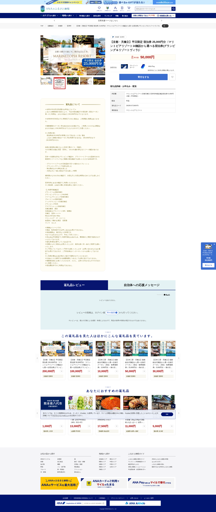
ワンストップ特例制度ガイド (137, 461)
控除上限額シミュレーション (137, 467)
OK (167, 414)
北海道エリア (103, 459)
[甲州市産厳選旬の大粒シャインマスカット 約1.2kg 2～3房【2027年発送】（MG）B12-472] (80, 403)
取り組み (125, 16)
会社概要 (65, 498)
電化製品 (77, 467)
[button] (54, 20)
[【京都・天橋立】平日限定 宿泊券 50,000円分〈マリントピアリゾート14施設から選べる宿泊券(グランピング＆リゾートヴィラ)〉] (80, 348)
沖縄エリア (102, 469)
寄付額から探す (84, 16)
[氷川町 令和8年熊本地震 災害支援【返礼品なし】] (163, 403)
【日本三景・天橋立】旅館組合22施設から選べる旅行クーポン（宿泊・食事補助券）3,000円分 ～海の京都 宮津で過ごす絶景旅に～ (108, 365)
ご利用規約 (101, 498)
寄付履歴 (111, 312)
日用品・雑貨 (78, 464)
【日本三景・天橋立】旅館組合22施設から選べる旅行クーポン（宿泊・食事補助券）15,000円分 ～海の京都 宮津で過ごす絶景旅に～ (135, 365)
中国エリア (113, 464)
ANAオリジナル (45, 459)
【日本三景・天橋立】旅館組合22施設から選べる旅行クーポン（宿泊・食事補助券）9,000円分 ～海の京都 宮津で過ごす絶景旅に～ (163, 365)
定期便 (59, 459)
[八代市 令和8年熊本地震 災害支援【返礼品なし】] (53, 403)
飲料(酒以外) (61, 472)
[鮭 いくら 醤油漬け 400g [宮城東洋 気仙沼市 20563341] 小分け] (108, 403)
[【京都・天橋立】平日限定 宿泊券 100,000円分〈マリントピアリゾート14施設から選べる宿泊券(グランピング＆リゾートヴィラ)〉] (53, 348)
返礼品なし (77, 472)
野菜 (41, 467)
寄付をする (143, 77)
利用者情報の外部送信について (83, 498)
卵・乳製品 (60, 469)
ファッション (78, 469)
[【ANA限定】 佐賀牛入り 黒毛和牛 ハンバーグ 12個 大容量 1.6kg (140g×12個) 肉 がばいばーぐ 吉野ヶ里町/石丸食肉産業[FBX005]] (135, 403)
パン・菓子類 (61, 467)
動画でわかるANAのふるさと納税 (162, 467)
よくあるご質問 (148, 498)
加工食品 (60, 461)
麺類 (58, 464)
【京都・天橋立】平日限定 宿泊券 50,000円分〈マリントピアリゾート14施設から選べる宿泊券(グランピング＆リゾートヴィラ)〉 (80, 365)
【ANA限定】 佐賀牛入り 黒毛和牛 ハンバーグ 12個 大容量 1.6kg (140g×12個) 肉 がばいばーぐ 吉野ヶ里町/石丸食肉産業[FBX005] (135, 420)
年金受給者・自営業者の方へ (137, 469)
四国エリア (102, 467)
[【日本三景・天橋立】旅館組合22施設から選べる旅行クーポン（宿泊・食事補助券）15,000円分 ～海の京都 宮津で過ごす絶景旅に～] (135, 348)
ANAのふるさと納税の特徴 (160, 459)
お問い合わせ (134, 498)
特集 (117, 16)
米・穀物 (43, 472)
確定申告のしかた (133, 464)
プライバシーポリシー (117, 498)
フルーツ (43, 469)
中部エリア (113, 461)
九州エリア (113, 467)
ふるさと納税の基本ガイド (136, 459)
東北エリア (113, 459)
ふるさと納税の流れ (158, 464)
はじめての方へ (156, 461)
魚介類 (42, 464)
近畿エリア (102, 464)
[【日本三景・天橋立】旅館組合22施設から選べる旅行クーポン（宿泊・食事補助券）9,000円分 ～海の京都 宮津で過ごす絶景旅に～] (163, 348)
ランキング (108, 16)
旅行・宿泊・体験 (79, 461)
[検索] (173, 9)
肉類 (41, 461)
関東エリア (102, 461)
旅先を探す (97, 16)
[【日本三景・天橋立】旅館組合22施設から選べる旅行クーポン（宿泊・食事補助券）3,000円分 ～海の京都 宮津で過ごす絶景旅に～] (108, 348)
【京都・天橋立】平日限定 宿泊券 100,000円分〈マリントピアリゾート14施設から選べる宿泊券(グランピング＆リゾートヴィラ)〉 (52, 365)
